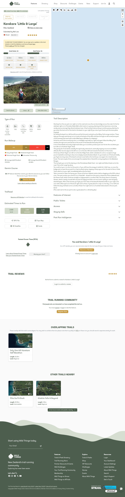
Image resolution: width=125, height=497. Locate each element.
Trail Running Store (61, 461)
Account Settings (110, 464)
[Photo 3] (24, 101)
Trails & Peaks (87, 458)
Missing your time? (39, 254)
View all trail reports (51, 486)
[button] (34, 4)
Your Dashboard (109, 461)
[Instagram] (12, 476)
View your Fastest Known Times (15, 255)
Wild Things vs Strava (61, 476)
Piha (5, 28)
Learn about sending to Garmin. (27, 183)
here (34, 44)
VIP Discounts (87, 464)
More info (13, 35)
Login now (95, 253)
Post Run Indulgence (62, 218)
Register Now (62, 311)
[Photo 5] (31, 101)
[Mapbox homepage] (56, 112)
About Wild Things (88, 476)
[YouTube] (20, 476)
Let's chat (11, 473)
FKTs (77, 330)
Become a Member (86, 250)
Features (57, 454)
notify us (11, 46)
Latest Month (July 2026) (27, 486)
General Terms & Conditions (32, 488)
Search (106, 473)
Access (57, 206)
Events (84, 473)
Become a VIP (14, 72)
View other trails (42, 110)
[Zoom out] (122, 16)
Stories (84, 470)
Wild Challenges (59, 467)
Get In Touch (108, 479)
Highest (43, 60)
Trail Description (61, 119)
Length (9, 60)
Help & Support (109, 476)
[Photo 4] (28, 101)
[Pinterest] (15, 476)
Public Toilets (59, 201)
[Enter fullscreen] (122, 10)
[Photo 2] (21, 101)
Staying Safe (59, 212)
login (62, 308)
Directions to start (32, 67)
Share (25, 110)
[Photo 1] (17, 101)
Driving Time (9, 67)
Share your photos (40, 105)
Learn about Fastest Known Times (16, 253)
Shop (84, 461)
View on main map (36, 28)
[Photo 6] (35, 101)
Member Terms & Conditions (49, 488)
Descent (32, 60)
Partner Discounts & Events (63, 464)
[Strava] (18, 476)
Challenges (86, 467)
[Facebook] (9, 476)
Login (106, 458)
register (57, 308)
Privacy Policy (61, 488)
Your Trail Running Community (64, 470)
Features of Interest (62, 195)
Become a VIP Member (17, 197)
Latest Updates (109, 467)
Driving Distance (20, 67)
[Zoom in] (122, 14)
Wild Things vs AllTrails (62, 479)
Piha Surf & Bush (17, 398)
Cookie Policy (70, 488)
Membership (58, 473)
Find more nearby (61, 410)
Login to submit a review (62, 284)
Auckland (10, 28)
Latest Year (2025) (40, 486)
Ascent (20, 60)
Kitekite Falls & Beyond (48, 398)
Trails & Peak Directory (62, 458)
